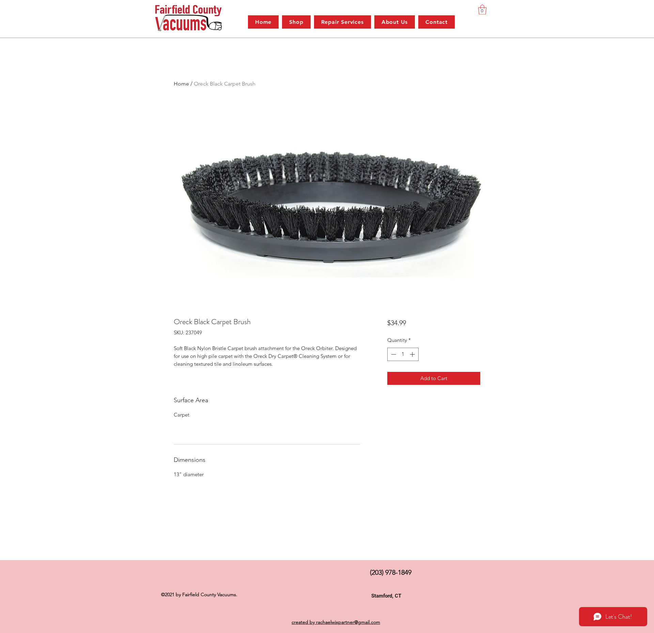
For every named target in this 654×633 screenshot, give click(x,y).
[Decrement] (393, 354)
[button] (482, 10)
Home (181, 83)
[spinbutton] (402, 354)
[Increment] (413, 354)
